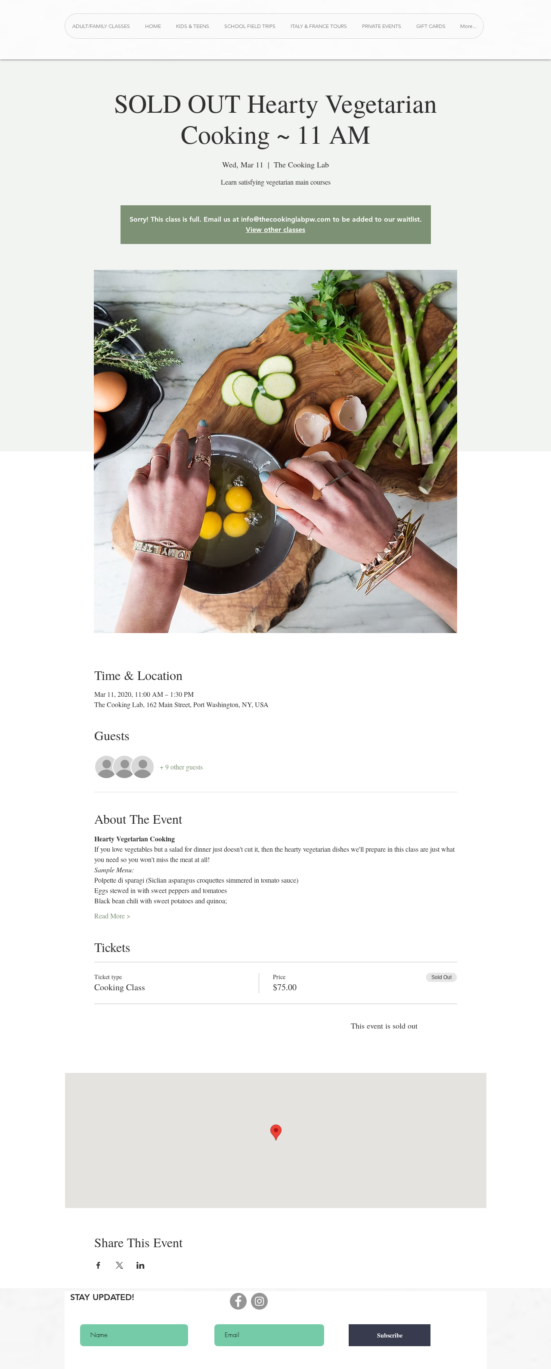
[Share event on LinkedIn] (140, 1265)
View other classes (275, 230)
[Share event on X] (119, 1265)
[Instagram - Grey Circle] (259, 1301)
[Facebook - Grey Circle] (238, 1301)
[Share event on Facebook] (98, 1265)
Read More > (112, 915)
